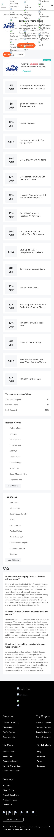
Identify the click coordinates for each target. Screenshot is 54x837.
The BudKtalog (16, 531)
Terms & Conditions (11, 795)
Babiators (13, 554)
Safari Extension (9, 737)
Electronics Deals (10, 761)
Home (5, 14)
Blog (39, 751)
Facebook (41, 756)
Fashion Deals (8, 751)
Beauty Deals (8, 756)
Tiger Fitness (15, 456)
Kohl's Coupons (14, 16)
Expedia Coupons (43, 732)
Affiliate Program (10, 800)
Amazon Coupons (43, 722)
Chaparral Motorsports (19, 542)
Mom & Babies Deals (11, 770)
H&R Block (14, 502)
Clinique (13, 434)
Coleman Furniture (17, 548)
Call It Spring (15, 525)
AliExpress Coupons (15, 48)
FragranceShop (16, 479)
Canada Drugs (15, 462)
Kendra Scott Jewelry (18, 514)
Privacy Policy (8, 790)
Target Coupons (14, 27)
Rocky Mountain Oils (18, 474)
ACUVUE (13, 451)
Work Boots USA (16, 537)
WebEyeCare (15, 439)
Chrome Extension (10, 722)
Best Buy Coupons (14, 5)
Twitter (40, 761)
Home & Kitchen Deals (12, 766)
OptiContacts (15, 445)
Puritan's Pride (15, 428)
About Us (6, 785)
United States (12, 819)
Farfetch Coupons (14, 37)
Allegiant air (15, 508)
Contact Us (7, 804)
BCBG (12, 519)
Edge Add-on (8, 727)
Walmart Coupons (43, 727)
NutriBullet (14, 468)
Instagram (41, 766)
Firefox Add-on (9, 732)
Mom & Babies (27, 16)
